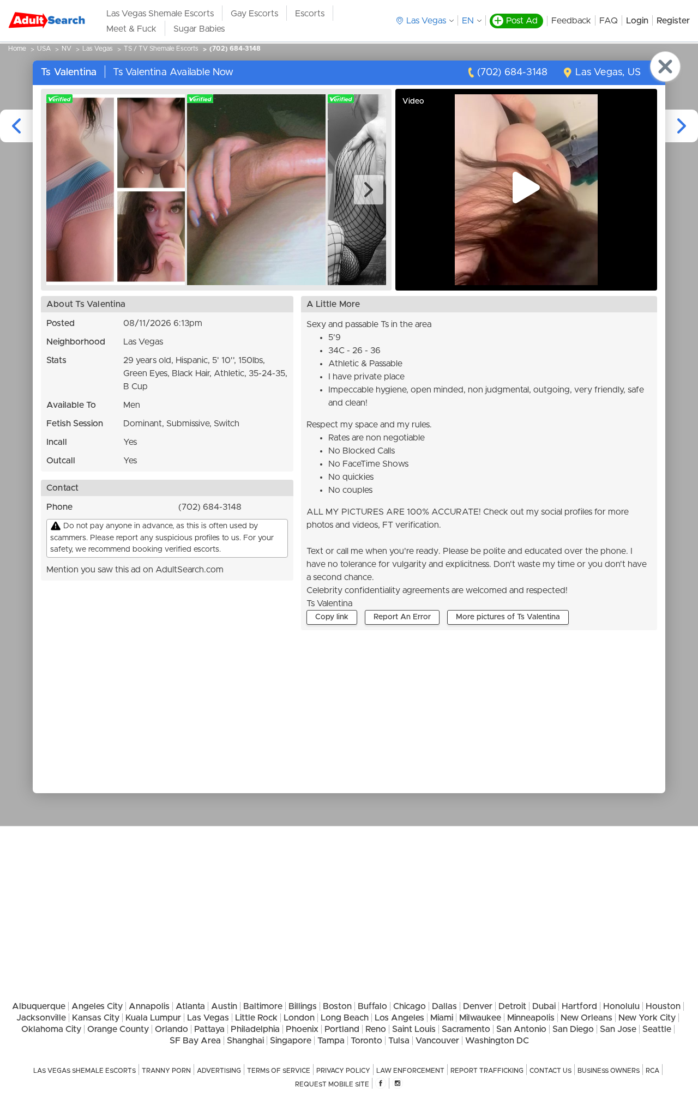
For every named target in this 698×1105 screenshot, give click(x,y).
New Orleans (586, 1017)
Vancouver (437, 1040)
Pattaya (209, 1029)
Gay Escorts (254, 13)
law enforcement (410, 1070)
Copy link (331, 617)
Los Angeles (399, 1017)
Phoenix (302, 1029)
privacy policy (343, 1070)
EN (468, 20)
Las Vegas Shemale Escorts (160, 13)
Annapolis (149, 1006)
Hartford (579, 1006)
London (299, 1017)
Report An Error (402, 617)
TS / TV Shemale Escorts (161, 48)
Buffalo (372, 1006)
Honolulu (621, 1006)
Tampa (331, 1040)
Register (673, 20)
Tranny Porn (166, 1070)
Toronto (366, 1040)
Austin (224, 1006)
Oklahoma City (51, 1029)
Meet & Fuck (131, 29)
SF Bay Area (195, 1040)
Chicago (409, 1006)
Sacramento (466, 1029)
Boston (337, 1006)
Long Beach (345, 1017)
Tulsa (399, 1040)
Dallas (444, 1006)
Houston (663, 1006)
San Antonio (521, 1029)
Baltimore (262, 1006)
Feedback (571, 20)
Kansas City (95, 1017)
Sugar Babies (199, 29)
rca (652, 1070)
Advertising (219, 1070)
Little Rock (256, 1017)
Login (637, 20)
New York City (647, 1017)
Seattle (656, 1029)
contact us (550, 1070)
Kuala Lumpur (153, 1017)
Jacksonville (41, 1017)
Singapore (290, 1040)
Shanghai (245, 1040)
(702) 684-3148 (235, 48)
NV (66, 48)
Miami (441, 1017)
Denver (477, 1006)
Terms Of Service (278, 1070)
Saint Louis (414, 1029)
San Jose (618, 1029)
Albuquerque (38, 1006)
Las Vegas (97, 48)
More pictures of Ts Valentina (508, 617)
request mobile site (332, 1084)
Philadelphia (255, 1029)
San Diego (573, 1029)
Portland (341, 1029)
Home (17, 48)
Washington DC (497, 1040)
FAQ (608, 20)
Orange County (118, 1029)
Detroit (512, 1006)
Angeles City (97, 1006)
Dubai (544, 1006)
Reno (375, 1029)
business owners (608, 1070)
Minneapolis (531, 1017)
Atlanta (190, 1006)
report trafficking (487, 1070)
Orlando (171, 1029)
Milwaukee (480, 1017)
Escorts (309, 13)
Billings (302, 1006)
